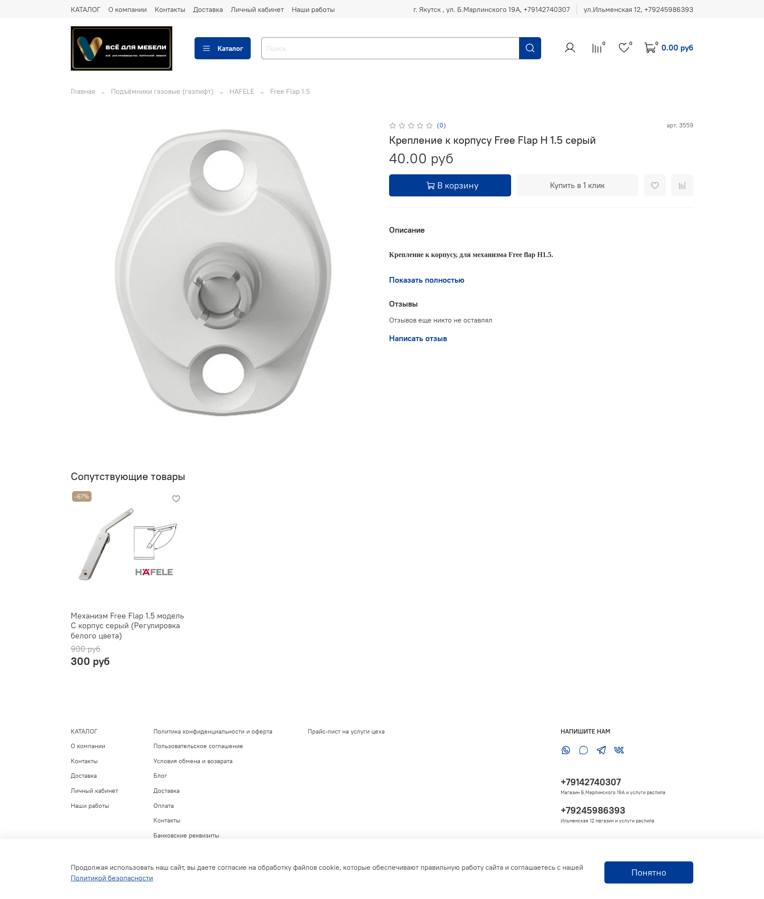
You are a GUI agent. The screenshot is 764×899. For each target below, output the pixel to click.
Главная (83, 91)
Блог (160, 776)
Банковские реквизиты (186, 835)
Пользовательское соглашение (198, 746)
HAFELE (241, 91)
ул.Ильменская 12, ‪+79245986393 (638, 9)
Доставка (208, 9)
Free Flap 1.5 (290, 91)
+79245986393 (593, 810)
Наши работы (313, 9)
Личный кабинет (257, 9)
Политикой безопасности (112, 877)
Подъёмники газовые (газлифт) (162, 91)
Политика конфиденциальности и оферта (212, 731)
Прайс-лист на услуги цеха (346, 731)
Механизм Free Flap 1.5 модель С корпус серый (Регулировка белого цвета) (127, 625)
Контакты (170, 9)
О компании (127, 9)
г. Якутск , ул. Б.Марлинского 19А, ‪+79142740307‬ (491, 9)
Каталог (230, 48)
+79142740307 (591, 782)
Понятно (648, 872)
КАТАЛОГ (85, 9)
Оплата (163, 806)
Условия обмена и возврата (193, 761)
